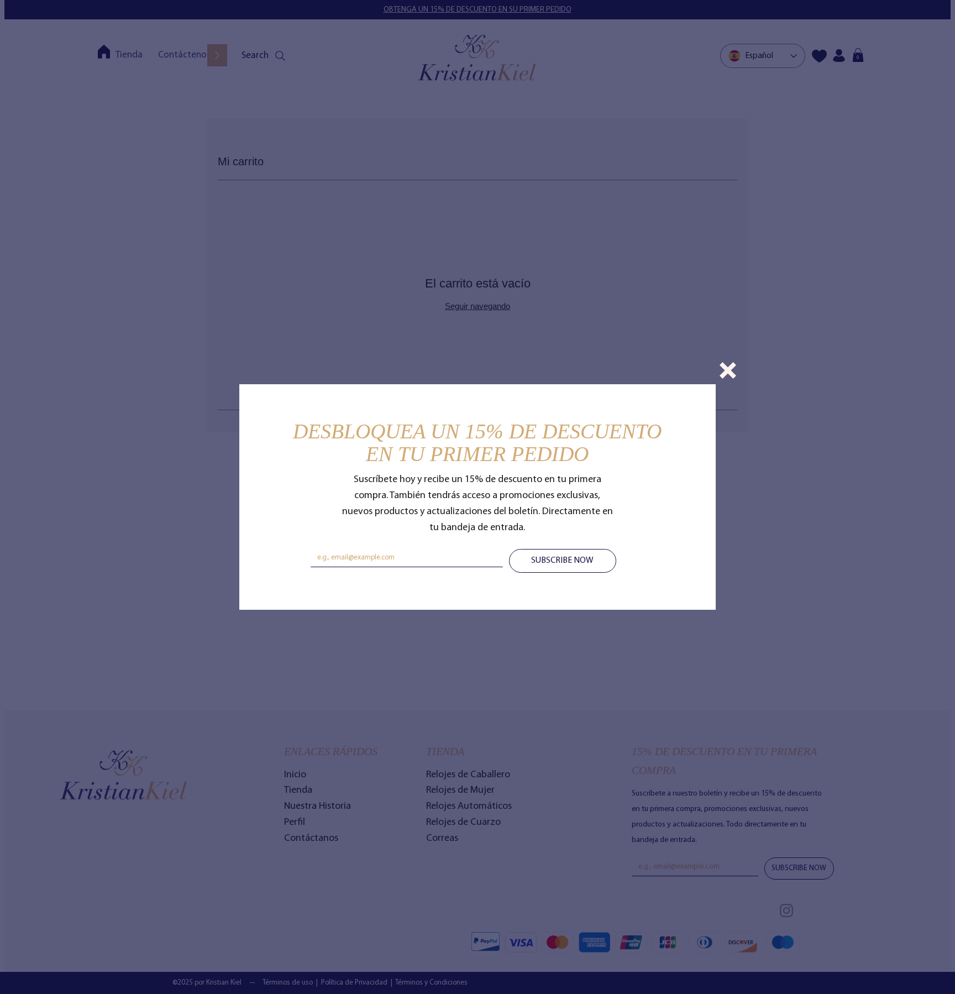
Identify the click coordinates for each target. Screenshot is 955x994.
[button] (728, 370)
